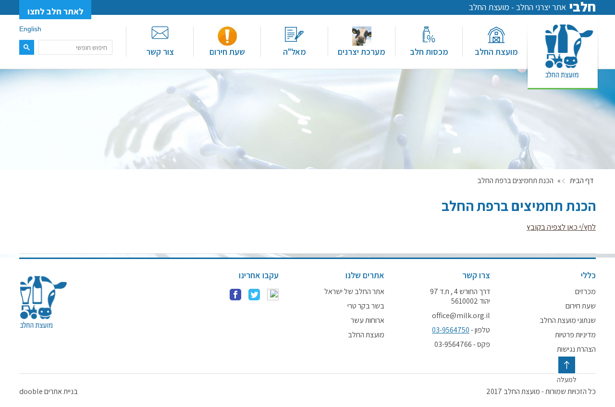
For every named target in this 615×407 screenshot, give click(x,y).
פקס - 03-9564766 (462, 344)
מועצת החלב (496, 51)
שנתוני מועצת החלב (568, 320)
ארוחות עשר (367, 320)
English (30, 28)
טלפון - (461, 330)
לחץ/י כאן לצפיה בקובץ (561, 227)
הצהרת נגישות (576, 349)
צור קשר (160, 51)
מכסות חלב (429, 51)
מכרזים (585, 291)
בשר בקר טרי (365, 306)
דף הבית (581, 181)
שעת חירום (227, 51)
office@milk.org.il (461, 316)
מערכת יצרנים (361, 51)
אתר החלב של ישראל (354, 291)
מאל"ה (294, 51)
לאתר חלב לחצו (55, 11)
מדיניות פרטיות (575, 335)
